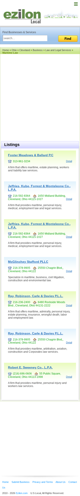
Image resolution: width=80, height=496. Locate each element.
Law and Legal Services (58, 50)
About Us (61, 482)
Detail (69, 161)
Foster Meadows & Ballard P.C (30, 155)
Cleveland (24, 50)
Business (38, 50)
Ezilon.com (22, 493)
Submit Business (21, 482)
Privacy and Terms (42, 482)
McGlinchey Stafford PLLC (28, 261)
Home (5, 50)
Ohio (14, 50)
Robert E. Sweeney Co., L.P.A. (30, 367)
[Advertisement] (35, 432)
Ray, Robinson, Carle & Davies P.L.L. (35, 296)
